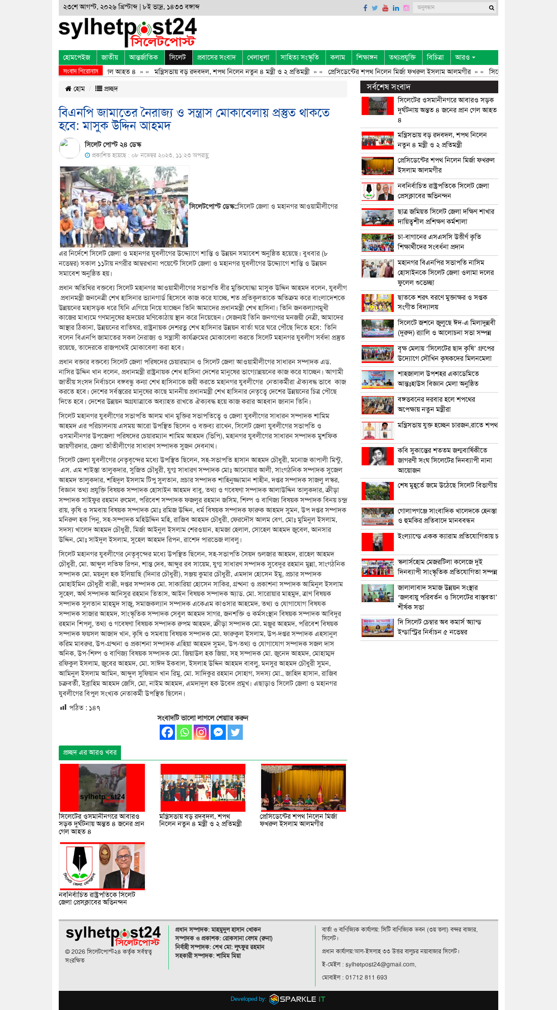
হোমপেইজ (76, 57)
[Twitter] (235, 732)
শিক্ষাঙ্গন (367, 57)
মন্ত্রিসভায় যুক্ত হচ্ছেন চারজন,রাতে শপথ (448, 425)
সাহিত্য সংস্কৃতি (300, 57)
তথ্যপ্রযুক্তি (402, 57)
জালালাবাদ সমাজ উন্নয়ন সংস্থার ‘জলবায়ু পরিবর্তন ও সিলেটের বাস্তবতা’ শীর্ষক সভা (447, 597)
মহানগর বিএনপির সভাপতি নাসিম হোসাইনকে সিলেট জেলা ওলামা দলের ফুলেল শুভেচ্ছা (446, 272)
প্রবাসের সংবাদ (216, 57)
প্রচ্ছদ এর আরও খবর (90, 752)
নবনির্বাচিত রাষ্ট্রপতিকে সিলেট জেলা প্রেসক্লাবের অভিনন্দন (97, 899)
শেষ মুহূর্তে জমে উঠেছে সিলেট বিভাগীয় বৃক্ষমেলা (459, 485)
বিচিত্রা (435, 57)
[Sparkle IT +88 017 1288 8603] (297, 999)
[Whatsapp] (184, 732)
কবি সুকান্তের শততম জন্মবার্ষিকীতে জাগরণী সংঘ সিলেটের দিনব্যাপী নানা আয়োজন (445, 460)
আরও (462, 57)
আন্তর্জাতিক (143, 57)
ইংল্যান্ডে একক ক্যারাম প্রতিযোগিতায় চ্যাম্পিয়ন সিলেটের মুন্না (476, 536)
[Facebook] (167, 732)
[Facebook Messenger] (218, 732)
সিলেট (177, 57)
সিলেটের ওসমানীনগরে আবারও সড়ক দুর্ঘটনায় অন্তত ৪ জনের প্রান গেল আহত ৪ (101, 824)
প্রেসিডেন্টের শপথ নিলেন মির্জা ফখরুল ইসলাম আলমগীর (383, 72)
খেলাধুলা (258, 57)
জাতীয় (109, 57)
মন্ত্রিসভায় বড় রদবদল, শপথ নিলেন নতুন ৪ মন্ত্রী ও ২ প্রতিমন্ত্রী (216, 72)
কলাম (337, 57)
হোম (78, 89)
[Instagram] (201, 732)
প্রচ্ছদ (110, 89)
